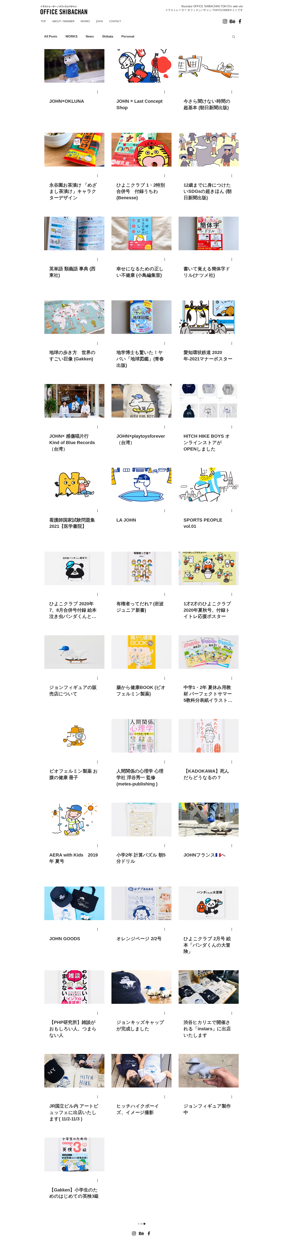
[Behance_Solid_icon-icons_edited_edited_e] (232, 21)
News (90, 36)
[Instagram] (225, 21)
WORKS (71, 36)
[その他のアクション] (98, 91)
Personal (127, 36)
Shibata (107, 36)
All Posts (50, 36)
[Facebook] (240, 21)
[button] (234, 37)
